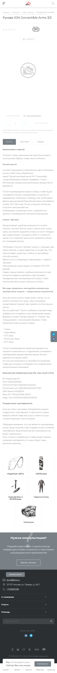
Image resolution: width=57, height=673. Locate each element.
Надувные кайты (15, 474)
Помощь (5, 612)
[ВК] (53, 339)
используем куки (20, 662)
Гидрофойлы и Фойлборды (15, 498)
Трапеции (28, 522)
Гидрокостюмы (41, 497)
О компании (7, 597)
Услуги (4, 604)
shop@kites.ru (13, 580)
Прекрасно (42, 664)
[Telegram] (53, 334)
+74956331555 (13, 589)
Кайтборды (41, 474)
